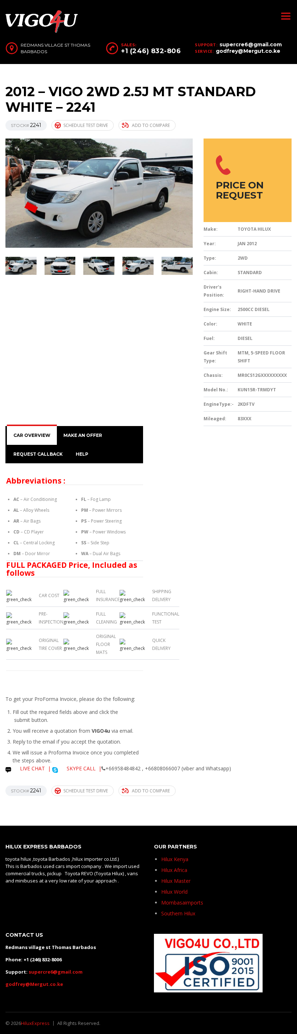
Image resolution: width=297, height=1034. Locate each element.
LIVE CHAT (31, 768)
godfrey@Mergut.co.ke (248, 51)
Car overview (31, 435)
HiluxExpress (35, 1023)
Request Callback (38, 454)
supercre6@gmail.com (250, 44)
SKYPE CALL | (83, 768)
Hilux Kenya (174, 859)
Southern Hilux (178, 913)
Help (82, 454)
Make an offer (82, 435)
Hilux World (174, 891)
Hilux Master (176, 880)
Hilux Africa (174, 870)
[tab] (32, 435)
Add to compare (151, 125)
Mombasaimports (182, 902)
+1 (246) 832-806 (151, 51)
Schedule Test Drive (85, 125)
